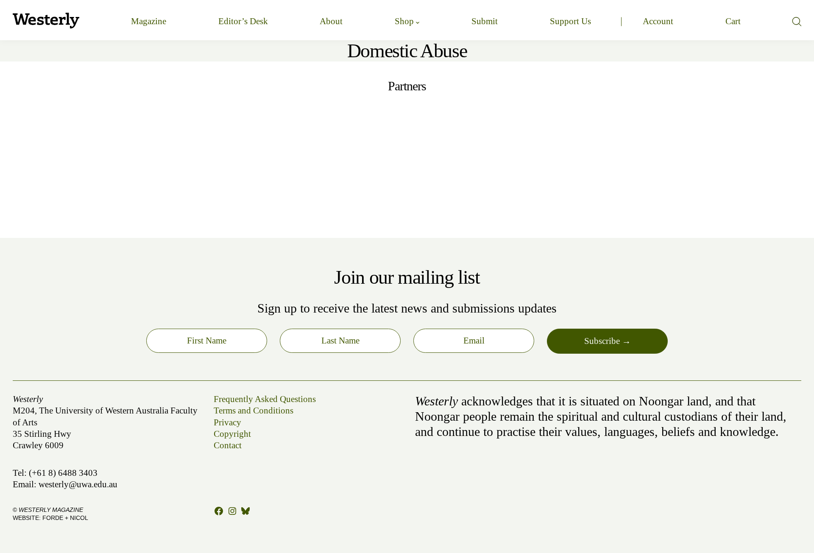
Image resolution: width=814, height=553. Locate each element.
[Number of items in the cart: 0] (733, 22)
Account (658, 21)
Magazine (148, 21)
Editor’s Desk (243, 21)
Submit (484, 21)
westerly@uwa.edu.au (78, 484)
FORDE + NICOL (65, 517)
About (331, 21)
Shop (404, 21)
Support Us (570, 21)
